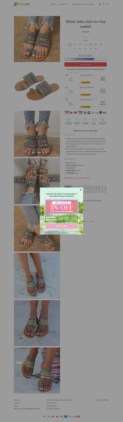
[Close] (81, 190)
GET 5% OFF (61, 226)
